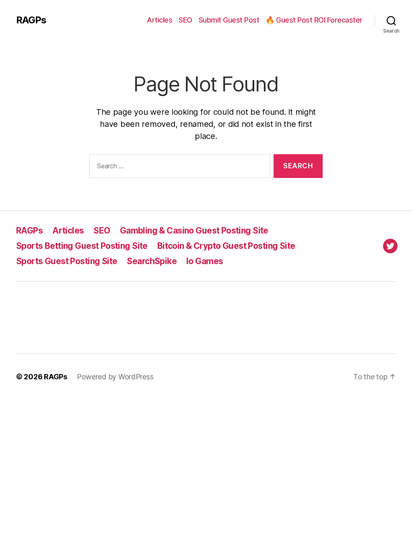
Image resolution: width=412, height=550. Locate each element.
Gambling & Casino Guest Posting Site (194, 230)
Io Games (204, 261)
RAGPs (31, 20)
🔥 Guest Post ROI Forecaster (314, 20)
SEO (185, 20)
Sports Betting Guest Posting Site (82, 246)
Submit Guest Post (229, 20)
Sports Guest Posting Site (66, 261)
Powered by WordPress (115, 376)
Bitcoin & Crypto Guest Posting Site (226, 246)
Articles (159, 20)
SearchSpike (152, 261)
